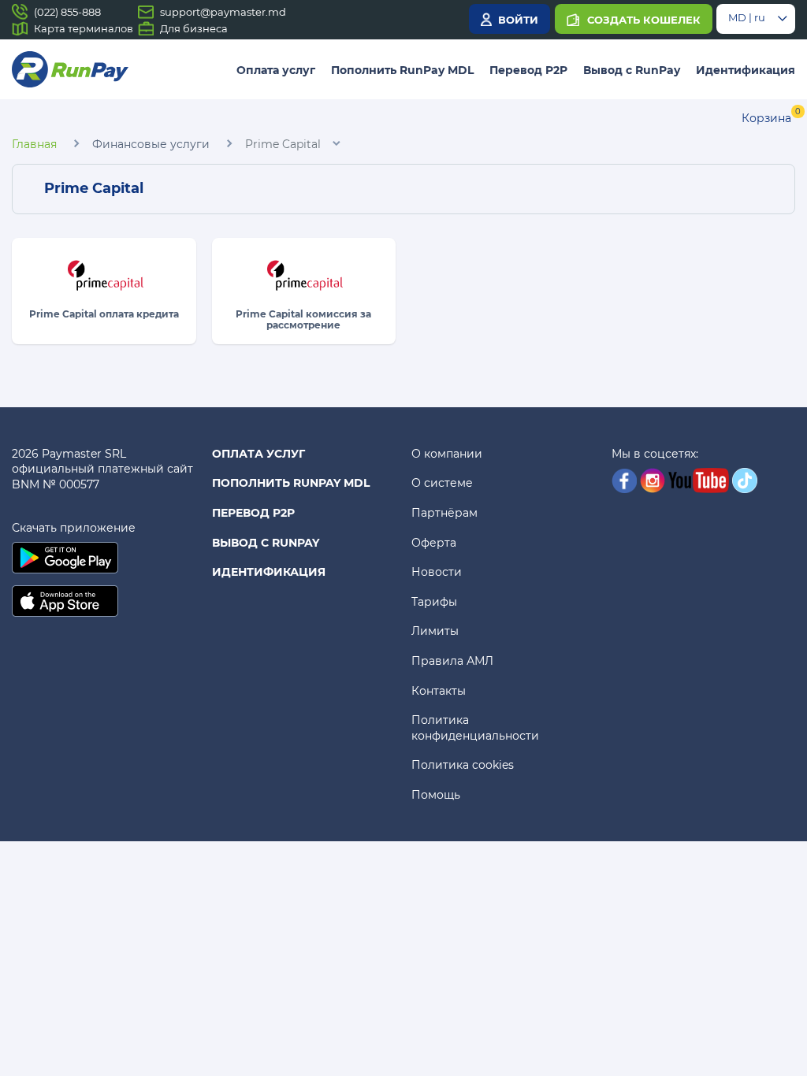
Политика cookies (462, 765)
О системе (442, 483)
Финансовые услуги (151, 144)
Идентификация (745, 70)
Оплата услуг (275, 70)
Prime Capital (283, 144)
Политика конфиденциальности (475, 728)
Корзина (766, 118)
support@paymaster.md (223, 12)
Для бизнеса (194, 28)
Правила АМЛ (452, 661)
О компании (446, 454)
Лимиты (435, 631)
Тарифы (434, 602)
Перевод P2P (528, 70)
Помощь (435, 795)
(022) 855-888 (67, 12)
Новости (436, 572)
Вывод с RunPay (631, 70)
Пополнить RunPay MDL (402, 70)
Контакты (438, 691)
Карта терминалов (83, 28)
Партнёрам (444, 513)
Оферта (433, 543)
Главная (34, 144)
